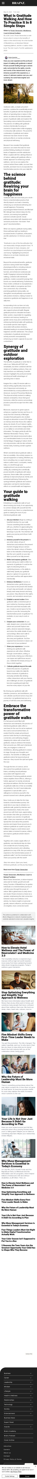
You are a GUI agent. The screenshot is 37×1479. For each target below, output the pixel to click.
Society (6, 1297)
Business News (9, 1306)
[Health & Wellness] (30, 1284)
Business (7, 1262)
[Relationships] (30, 1288)
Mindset (7, 1275)
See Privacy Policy (15, 1472)
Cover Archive (9, 1328)
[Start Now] (18, 955)
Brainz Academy (10, 1319)
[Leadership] (30, 1270)
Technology (8, 1293)
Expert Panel (9, 1311)
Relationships (9, 1288)
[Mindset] (30, 1275)
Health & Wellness (10, 1284)
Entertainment (9, 1302)
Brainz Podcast (9, 1324)
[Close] (34, 1467)
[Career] (30, 1266)
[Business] (30, 1262)
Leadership (8, 1270)
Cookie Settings (9, 1476)
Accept (27, 1476)
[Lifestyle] (30, 1279)
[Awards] (30, 1315)
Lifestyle (7, 1279)
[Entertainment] (30, 1302)
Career (6, 1266)
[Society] (30, 1297)
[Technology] (30, 1293)
